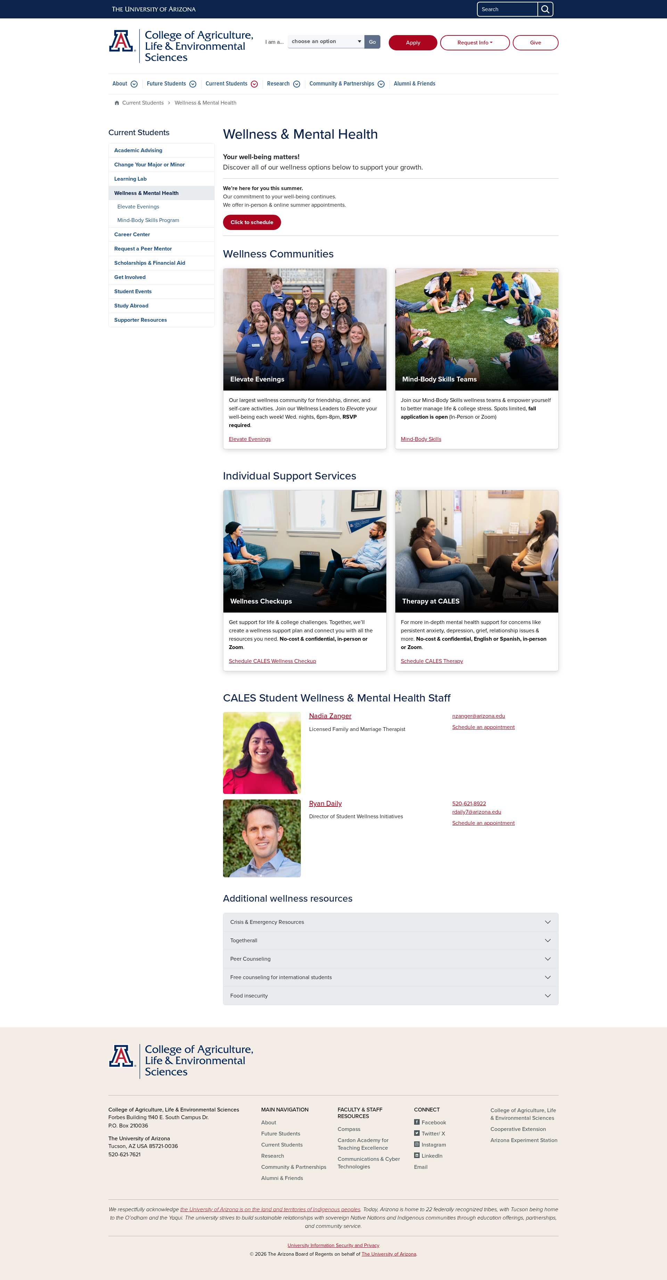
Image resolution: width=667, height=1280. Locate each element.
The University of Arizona (389, 1254)
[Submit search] (545, 9)
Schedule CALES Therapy (432, 661)
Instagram (434, 1144)
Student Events (133, 291)
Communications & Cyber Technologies (369, 1163)
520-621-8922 (469, 803)
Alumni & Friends (414, 84)
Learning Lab (130, 178)
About (120, 84)
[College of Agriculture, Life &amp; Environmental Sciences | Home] (180, 46)
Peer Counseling (250, 958)
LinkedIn (432, 1155)
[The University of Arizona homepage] (154, 9)
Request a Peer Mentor (143, 248)
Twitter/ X (433, 1133)
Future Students (166, 84)
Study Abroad (131, 305)
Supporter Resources (140, 320)
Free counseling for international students (281, 977)
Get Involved (130, 277)
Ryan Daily (325, 803)
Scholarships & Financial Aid (149, 263)
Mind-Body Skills (421, 439)
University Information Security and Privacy (333, 1245)
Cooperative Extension (518, 1129)
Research (278, 84)
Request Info (473, 42)
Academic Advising (138, 150)
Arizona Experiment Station (524, 1140)
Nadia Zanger (330, 716)
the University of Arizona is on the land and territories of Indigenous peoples (270, 1209)
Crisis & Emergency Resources (267, 922)
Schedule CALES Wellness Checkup (272, 661)
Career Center (132, 234)
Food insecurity (249, 995)
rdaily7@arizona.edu (476, 812)
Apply (413, 42)
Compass (349, 1129)
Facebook (434, 1122)
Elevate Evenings (250, 439)
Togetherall (243, 940)
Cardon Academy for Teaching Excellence (363, 1144)
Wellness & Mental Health (146, 193)
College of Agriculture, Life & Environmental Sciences (523, 1114)
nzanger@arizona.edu (478, 716)
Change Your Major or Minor (149, 164)
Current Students (226, 84)
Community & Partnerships (342, 84)
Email (421, 1167)
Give (535, 42)
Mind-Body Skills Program (148, 220)
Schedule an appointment (483, 727)
